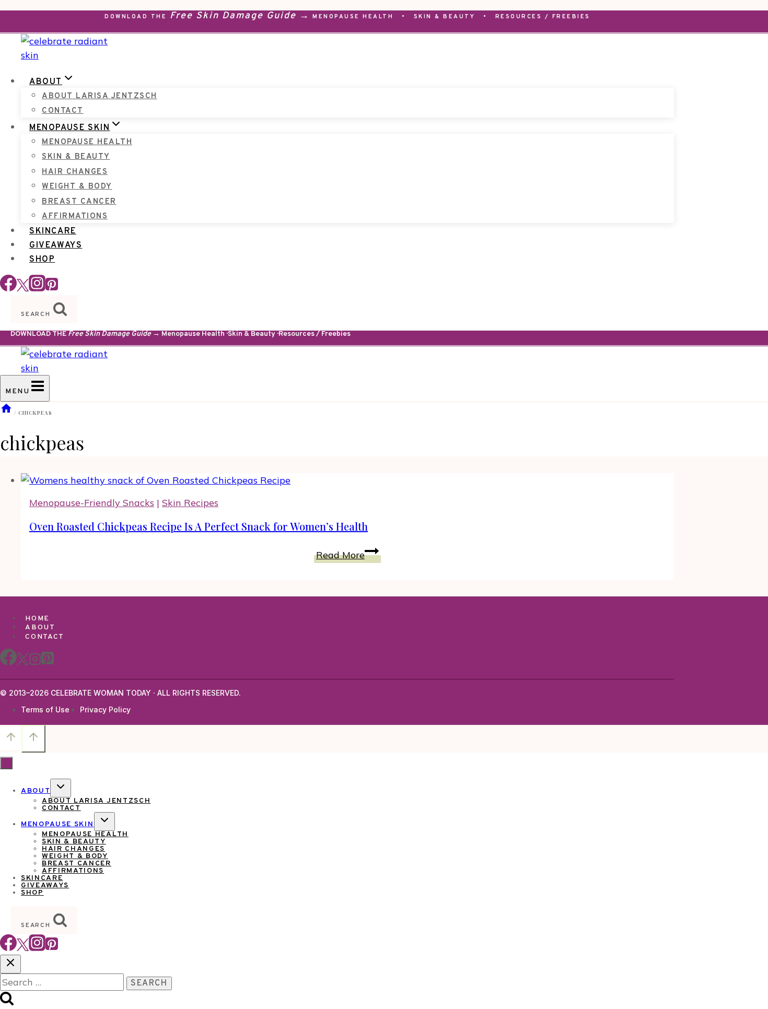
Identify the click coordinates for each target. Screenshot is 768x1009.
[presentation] (347, 480)
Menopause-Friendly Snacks (91, 503)
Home (37, 618)
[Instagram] (37, 288)
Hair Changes (75, 172)
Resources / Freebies (542, 16)
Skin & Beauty (444, 16)
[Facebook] (8, 288)
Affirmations (75, 216)
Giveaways (55, 245)
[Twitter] (23, 948)
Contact (63, 111)
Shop (42, 259)
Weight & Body (77, 187)
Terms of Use (45, 709)
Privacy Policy (105, 709)
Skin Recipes (190, 503)
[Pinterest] (51, 288)
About (40, 627)
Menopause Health (352, 16)
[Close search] (10, 964)
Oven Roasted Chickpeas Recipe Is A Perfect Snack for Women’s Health (198, 526)
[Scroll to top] (10, 738)
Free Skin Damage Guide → (240, 16)
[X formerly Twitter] (23, 288)
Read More (348, 555)
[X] (23, 663)
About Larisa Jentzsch (99, 96)
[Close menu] (6, 763)
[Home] (6, 412)
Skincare (52, 231)
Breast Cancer (79, 202)
